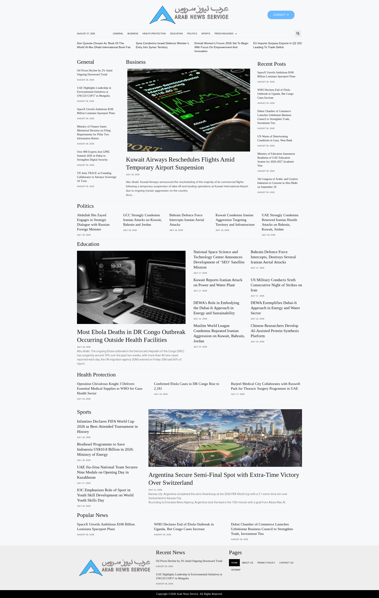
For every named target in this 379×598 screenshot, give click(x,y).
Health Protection (154, 33)
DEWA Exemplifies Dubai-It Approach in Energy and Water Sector (275, 307)
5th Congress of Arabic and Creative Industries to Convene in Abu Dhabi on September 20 (277, 183)
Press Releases (224, 33)
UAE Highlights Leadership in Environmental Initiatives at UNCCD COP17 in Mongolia (94, 91)
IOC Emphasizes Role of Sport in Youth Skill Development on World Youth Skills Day (105, 495)
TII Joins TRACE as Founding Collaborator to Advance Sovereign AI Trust (96, 177)
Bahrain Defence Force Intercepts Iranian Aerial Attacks (186, 219)
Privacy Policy (266, 563)
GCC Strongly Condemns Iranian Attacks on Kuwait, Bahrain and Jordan (142, 219)
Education (176, 33)
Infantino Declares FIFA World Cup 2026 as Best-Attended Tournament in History (107, 426)
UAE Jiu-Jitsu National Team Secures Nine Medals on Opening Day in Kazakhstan (107, 472)
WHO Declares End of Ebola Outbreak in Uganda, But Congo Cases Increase (275, 93)
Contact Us (286, 563)
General (118, 33)
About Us (247, 563)
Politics (192, 33)
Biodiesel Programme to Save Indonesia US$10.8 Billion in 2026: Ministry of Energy (105, 449)
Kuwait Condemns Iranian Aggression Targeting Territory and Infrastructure (235, 219)
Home (234, 563)
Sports (205, 33)
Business (133, 33)
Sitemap (235, 570)
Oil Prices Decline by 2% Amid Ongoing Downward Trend (189, 561)
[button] (298, 34)
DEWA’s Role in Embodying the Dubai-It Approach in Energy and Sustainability (216, 307)
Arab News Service (187, 593)
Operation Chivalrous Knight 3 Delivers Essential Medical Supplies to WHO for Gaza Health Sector (109, 388)
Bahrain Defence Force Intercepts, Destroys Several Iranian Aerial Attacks (273, 257)
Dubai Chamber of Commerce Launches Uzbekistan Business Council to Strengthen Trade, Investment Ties (262, 529)
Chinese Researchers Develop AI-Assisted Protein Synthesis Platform (275, 330)
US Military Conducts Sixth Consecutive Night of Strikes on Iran (276, 285)
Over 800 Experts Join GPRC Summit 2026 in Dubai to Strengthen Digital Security (93, 155)
